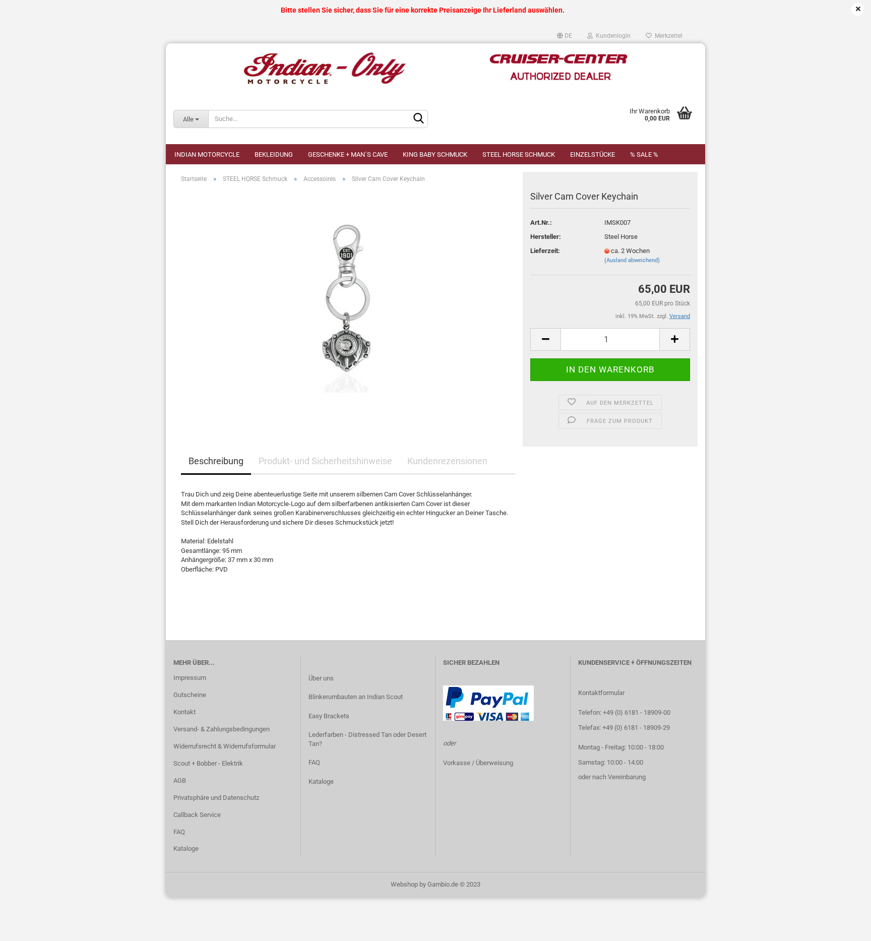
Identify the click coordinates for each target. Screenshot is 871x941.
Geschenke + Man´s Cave (348, 154)
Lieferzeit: (545, 251)
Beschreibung (216, 461)
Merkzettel (667, 35)
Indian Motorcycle (206, 154)
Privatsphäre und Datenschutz (216, 797)
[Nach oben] (843, 925)
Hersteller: (545, 236)
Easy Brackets (328, 716)
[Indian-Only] (435, 68)
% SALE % (644, 154)
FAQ (179, 832)
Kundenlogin (612, 35)
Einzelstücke (592, 154)
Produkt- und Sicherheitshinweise (325, 461)
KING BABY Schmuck (435, 154)
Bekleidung (274, 154)
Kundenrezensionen (447, 461)
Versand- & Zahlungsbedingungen (221, 729)
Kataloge (186, 848)
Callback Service (197, 815)
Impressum (189, 677)
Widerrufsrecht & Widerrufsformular (224, 746)
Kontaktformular (601, 693)
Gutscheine (189, 695)
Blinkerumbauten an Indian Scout (355, 697)
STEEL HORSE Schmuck (518, 154)
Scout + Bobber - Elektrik (208, 763)
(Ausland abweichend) (632, 260)
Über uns (321, 678)
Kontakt (184, 712)
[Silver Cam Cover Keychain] (348, 304)
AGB (179, 780)
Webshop (404, 884)
